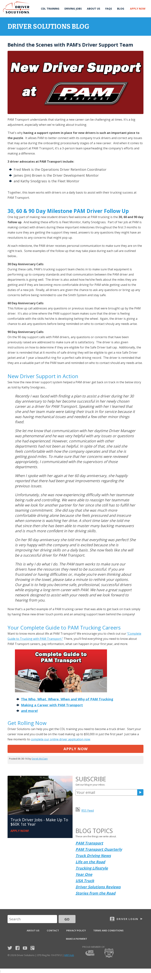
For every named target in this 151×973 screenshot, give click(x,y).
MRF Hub (69, 955)
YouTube (25, 948)
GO (66, 919)
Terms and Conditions (108, 930)
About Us (93, 8)
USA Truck (85, 880)
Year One (84, 874)
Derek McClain (40, 758)
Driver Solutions (16, 7)
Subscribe (140, 792)
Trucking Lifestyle (92, 868)
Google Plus (32, 948)
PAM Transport (89, 843)
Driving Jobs (73, 8)
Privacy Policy (76, 930)
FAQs (108, 8)
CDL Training (50, 8)
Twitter (10, 948)
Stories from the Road (95, 893)
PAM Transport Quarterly (99, 849)
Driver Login (127, 919)
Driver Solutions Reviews (98, 886)
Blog (120, 8)
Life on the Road (90, 861)
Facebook (17, 948)
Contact (53, 930)
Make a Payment (76, 938)
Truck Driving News (93, 855)
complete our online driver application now (60, 739)
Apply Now (137, 8)
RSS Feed (87, 811)
